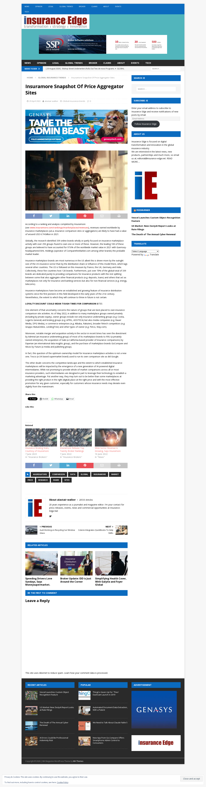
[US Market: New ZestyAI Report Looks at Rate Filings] (31, 710)
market (115, 474)
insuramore (99, 474)
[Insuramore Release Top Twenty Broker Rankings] (76, 437)
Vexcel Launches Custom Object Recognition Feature (54, 693)
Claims (94, 6)
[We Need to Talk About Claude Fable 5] (84, 725)
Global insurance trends (74, 101)
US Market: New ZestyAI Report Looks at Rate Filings (57, 708)
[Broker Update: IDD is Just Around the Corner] (76, 563)
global (84, 474)
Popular (86, 685)
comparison (58, 474)
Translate (154, 254)
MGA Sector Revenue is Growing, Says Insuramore (108, 449)
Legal (50, 6)
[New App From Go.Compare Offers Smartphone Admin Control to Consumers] (84, 741)
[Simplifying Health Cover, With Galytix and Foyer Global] (111, 563)
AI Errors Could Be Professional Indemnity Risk (54, 739)
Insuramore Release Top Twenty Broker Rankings (72, 449)
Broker (82, 6)
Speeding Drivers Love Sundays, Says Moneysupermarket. (38, 581)
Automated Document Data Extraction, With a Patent (110, 708)
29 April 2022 (35, 101)
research (43, 480)
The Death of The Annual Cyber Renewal (154, 234)
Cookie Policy (62, 782)
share (56, 480)
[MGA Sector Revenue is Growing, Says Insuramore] (111, 437)
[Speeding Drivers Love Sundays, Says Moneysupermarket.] (41, 563)
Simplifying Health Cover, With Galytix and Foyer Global (111, 581)
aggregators (40, 474)
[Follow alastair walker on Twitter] (50, 516)
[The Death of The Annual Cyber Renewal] (31, 725)
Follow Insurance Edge (146, 123)
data (72, 474)
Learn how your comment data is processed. (86, 672)
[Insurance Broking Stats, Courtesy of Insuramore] (41, 437)
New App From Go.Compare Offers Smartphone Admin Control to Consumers (108, 740)
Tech (27, 12)
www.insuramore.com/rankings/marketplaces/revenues (59, 227)
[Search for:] (166, 68)
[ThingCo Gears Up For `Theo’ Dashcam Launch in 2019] (84, 695)
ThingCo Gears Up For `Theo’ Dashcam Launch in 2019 (106, 693)
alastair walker (51, 101)
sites (66, 480)
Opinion (38, 6)
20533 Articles (86, 499)
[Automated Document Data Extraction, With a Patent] (84, 710)
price (30, 480)
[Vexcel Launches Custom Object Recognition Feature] (31, 695)
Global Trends (66, 6)
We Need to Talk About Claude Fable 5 (110, 722)
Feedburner (143, 210)
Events (118, 6)
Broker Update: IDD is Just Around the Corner (75, 580)
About (106, 6)
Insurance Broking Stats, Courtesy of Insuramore (37, 449)
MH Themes (78, 761)
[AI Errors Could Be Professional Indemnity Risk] (31, 741)
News (27, 6)
